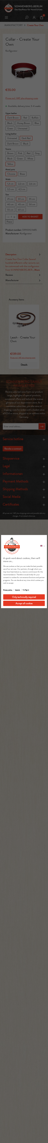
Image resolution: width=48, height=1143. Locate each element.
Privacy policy (8, 590)
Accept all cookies (24, 603)
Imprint (17, 590)
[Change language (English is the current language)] (42, 546)
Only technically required (24, 597)
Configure (26, 590)
